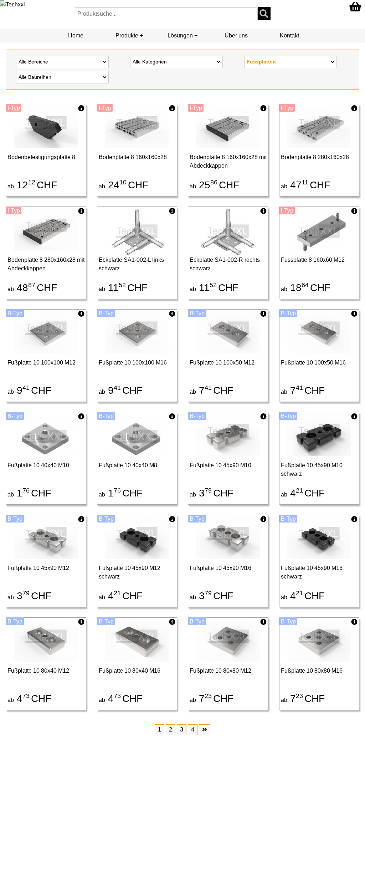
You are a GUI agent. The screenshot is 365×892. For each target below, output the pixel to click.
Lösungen (180, 35)
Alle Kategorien (150, 62)
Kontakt (289, 35)
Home (75, 35)
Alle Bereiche (33, 62)
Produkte (126, 35)
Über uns (236, 35)
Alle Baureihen (35, 77)
